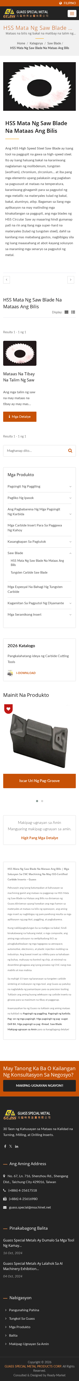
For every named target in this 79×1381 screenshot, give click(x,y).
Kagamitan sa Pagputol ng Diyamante (36, 603)
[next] (70, 280)
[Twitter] (10, 1146)
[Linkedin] (16, 1146)
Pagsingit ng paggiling (24, 486)
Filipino (70, 3)
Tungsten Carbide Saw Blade (29, 572)
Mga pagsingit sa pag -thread (33, 1024)
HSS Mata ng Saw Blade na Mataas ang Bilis (39, 48)
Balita (13, 1335)
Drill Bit (12, 1024)
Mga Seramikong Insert (25, 614)
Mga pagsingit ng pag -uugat (52, 1019)
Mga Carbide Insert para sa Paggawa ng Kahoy (35, 528)
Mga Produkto (19, 1327)
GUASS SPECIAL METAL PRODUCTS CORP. (33, 1366)
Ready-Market (56, 1375)
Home (21, 43)
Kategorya (36, 43)
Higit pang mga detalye (39, 838)
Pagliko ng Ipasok (21, 498)
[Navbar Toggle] (72, 13)
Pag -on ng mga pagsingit (21, 1019)
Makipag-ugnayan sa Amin (22, 1029)
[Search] (70, 450)
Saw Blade (54, 43)
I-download (25, 673)
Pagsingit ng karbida (59, 1013)
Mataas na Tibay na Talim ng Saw (19, 377)
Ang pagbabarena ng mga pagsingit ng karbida (34, 512)
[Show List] (73, 312)
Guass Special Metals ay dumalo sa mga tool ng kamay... (38, 1243)
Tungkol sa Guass (22, 1318)
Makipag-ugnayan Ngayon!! (39, 1085)
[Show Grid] (66, 312)
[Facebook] (5, 1146)
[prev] (6, 280)
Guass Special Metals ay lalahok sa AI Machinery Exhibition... (33, 1266)
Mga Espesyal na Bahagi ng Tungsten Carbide (35, 589)
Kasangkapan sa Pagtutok (27, 541)
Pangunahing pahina (24, 1310)
